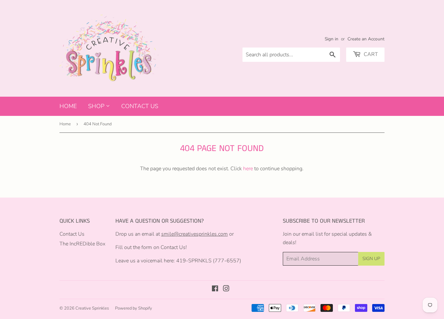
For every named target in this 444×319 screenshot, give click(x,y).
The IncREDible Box (82, 243)
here (248, 168)
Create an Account (366, 39)
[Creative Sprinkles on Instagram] (226, 289)
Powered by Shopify (133, 308)
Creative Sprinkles (92, 308)
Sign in (331, 39)
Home (68, 106)
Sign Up (371, 259)
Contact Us (139, 106)
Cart (370, 54)
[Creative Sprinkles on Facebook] (215, 289)
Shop (97, 106)
